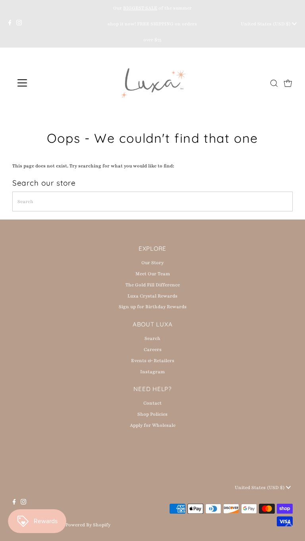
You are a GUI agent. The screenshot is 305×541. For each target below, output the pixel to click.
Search (152, 338)
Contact (152, 403)
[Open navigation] (45, 83)
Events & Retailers (152, 360)
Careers (153, 349)
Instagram (152, 371)
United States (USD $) (266, 24)
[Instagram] (19, 23)
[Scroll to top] (289, 525)
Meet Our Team (152, 273)
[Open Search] (274, 83)
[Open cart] (288, 82)
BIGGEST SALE (140, 8)
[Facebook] (10, 23)
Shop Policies (152, 414)
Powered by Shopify (88, 525)
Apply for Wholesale (153, 425)
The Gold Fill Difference (152, 285)
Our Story (152, 262)
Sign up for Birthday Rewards (153, 306)
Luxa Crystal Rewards (152, 296)
